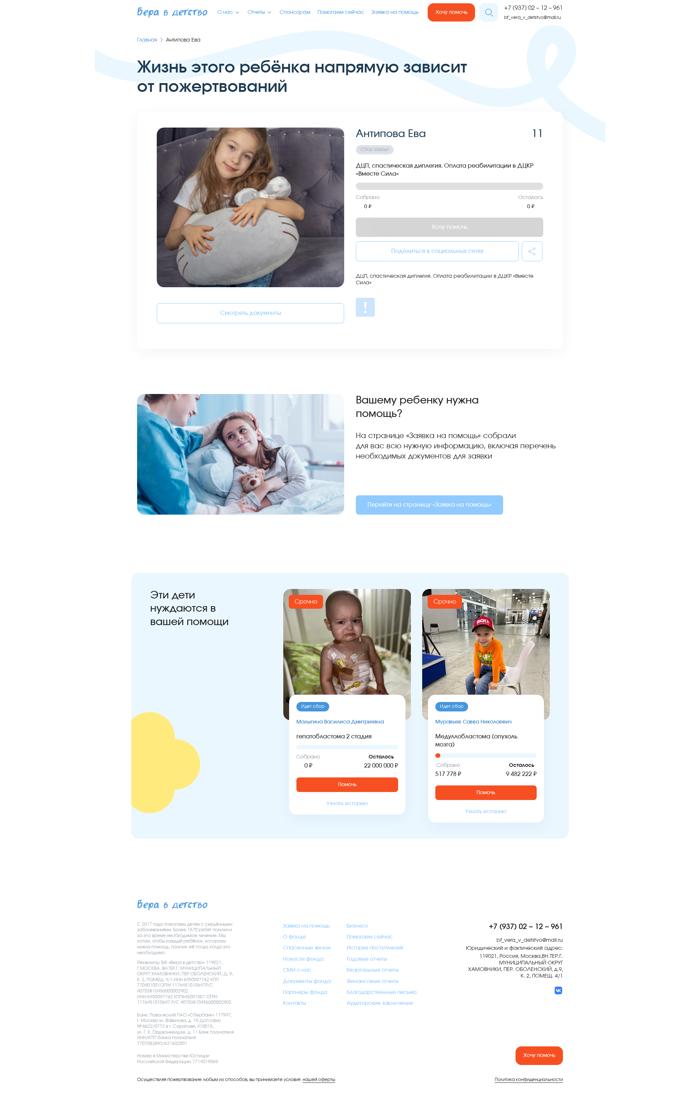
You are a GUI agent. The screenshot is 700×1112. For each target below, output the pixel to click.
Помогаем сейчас (341, 12)
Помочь (347, 784)
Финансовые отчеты (373, 981)
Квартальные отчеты (373, 970)
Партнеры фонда (305, 992)
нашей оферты (319, 1079)
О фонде (294, 937)
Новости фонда (303, 959)
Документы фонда (307, 981)
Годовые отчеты (367, 959)
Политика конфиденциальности (529, 1079)
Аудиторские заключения (380, 1003)
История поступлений (375, 948)
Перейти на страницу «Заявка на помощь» (429, 505)
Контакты (294, 1003)
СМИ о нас (297, 970)
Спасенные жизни (307, 948)
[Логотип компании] (172, 12)
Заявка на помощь (395, 12)
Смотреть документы (250, 313)
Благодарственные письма (381, 992)
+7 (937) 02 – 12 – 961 (533, 8)
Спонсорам (295, 12)
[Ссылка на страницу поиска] (488, 12)
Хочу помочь (451, 12)
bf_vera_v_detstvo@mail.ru (532, 17)
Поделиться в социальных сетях (437, 251)
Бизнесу (357, 926)
